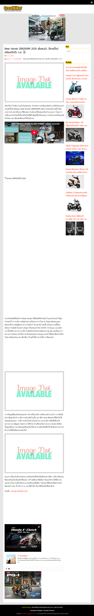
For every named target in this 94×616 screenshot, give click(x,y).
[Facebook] (6, 569)
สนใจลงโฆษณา (26, 607)
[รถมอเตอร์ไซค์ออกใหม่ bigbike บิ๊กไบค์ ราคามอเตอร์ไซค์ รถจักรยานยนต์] (12, 9)
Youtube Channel (49, 610)
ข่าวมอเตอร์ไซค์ (17, 59)
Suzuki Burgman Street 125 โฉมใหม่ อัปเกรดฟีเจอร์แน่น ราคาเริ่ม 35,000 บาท (77, 171)
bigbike (30, 613)
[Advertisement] (36, 159)
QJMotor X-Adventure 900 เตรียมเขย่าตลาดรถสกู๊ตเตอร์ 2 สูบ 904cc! (77, 194)
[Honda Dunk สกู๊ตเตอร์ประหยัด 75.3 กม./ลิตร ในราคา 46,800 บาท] (75, 228)
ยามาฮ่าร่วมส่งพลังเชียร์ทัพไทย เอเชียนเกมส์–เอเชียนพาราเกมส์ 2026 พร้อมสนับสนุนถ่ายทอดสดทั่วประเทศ (77, 69)
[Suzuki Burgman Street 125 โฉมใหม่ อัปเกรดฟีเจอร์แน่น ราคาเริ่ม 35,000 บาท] (75, 182)
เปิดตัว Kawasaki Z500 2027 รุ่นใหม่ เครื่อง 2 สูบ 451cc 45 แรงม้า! (77, 147)
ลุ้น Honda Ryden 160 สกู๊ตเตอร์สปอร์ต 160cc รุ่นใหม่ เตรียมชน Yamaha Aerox (76, 124)
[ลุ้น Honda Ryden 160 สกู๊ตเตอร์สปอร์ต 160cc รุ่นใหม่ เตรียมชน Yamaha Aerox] (75, 135)
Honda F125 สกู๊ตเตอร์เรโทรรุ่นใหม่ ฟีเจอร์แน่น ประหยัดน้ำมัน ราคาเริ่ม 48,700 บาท (77, 77)
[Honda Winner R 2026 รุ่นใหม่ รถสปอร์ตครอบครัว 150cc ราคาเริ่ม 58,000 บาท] (75, 111)
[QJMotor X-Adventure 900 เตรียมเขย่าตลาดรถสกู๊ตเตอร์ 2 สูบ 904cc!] (75, 205)
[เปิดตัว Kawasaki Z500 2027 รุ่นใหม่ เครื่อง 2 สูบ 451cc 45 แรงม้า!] (75, 158)
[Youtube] (9, 569)
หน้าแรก (8, 59)
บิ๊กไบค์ (34, 613)
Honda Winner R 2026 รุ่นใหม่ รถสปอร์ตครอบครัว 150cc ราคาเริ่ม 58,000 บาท (77, 100)
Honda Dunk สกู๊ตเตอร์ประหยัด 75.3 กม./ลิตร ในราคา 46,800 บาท (76, 218)
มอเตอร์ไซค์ (24, 613)
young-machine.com (19, 491)
